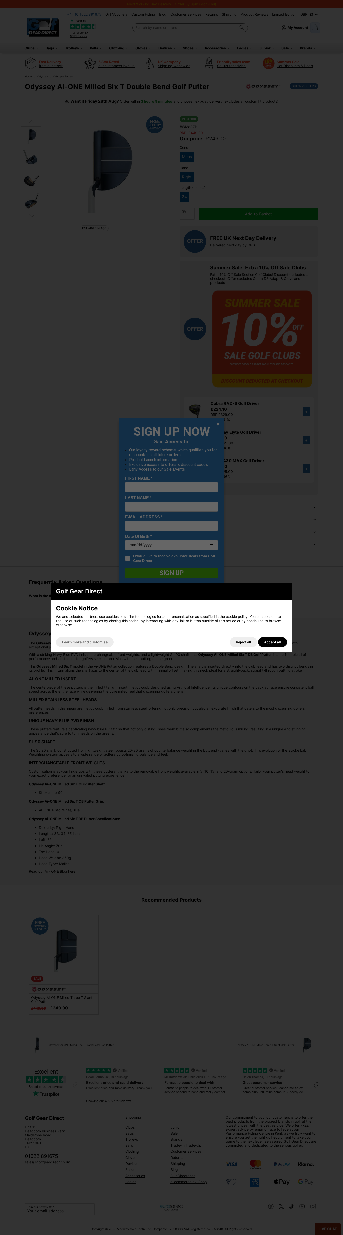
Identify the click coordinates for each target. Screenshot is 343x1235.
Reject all (243, 642)
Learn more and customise (85, 642)
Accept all (272, 642)
